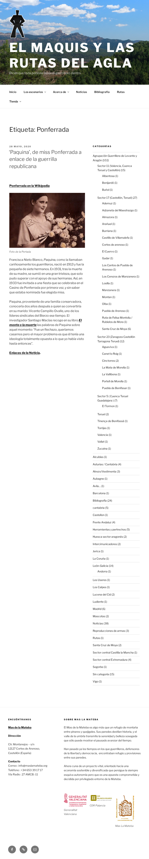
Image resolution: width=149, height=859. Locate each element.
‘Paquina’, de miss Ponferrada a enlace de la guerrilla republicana (45, 159)
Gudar (106, 258)
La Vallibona (109, 374)
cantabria (99, 507)
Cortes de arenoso (113, 244)
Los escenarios (33, 92)
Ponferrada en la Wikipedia (29, 186)
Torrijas (102, 428)
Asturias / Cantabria (105, 464)
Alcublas (98, 457)
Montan (107, 297)
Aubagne (98, 478)
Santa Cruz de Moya (114, 328)
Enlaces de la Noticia (24, 353)
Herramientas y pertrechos (109, 529)
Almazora (108, 217)
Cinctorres (108, 360)
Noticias (81, 92)
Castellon (98, 515)
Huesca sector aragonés (108, 536)
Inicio (12, 92)
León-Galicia (100, 565)
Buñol (105, 189)
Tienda (13, 101)
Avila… (97, 486)
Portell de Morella (113, 381)
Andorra (102, 571)
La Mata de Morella (114, 367)
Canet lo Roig (110, 353)
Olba (105, 303)
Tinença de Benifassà (110, 421)
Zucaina (102, 448)
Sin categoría (101, 674)
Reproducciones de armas (109, 630)
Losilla (106, 283)
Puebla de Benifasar (114, 388)
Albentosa (108, 176)
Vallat (100, 441)
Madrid (97, 608)
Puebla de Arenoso (114, 310)
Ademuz (107, 203)
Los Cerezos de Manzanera (119, 276)
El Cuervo (108, 251)
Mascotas (99, 616)
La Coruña (99, 558)
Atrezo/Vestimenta (104, 471)
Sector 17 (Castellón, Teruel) (114, 197)
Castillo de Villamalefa (115, 237)
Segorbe (98, 666)
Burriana (107, 230)
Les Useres (100, 580)
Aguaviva (108, 346)
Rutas (121, 92)
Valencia (102, 434)
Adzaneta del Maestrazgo (118, 210)
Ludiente (98, 601)
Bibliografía (102, 92)
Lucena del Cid (102, 594)
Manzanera (109, 290)
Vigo (95, 681)
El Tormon (108, 406)
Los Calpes (99, 587)
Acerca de (59, 92)
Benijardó (108, 182)
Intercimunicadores (105, 544)
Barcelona (99, 493)
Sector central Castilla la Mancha (113, 652)
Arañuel (107, 223)
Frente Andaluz (102, 522)
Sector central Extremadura (110, 659)
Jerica (96, 551)
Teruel (101, 414)
